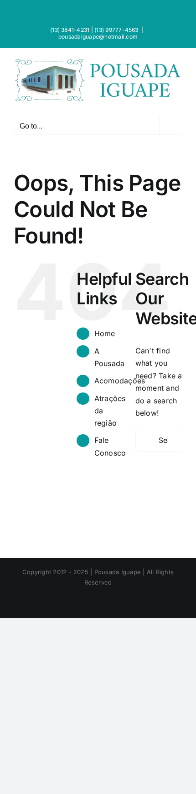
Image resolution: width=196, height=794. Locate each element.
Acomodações (119, 380)
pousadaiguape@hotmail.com (98, 36)
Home (104, 333)
